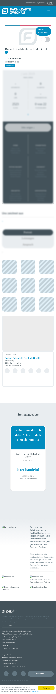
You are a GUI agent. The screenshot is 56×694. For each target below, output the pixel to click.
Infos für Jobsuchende (9, 639)
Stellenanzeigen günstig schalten (12, 637)
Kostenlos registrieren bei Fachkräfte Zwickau (16, 631)
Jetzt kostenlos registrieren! (36, 3)
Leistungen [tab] (28, 238)
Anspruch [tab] (28, 244)
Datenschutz (6, 660)
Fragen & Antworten (8, 655)
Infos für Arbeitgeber (8, 642)
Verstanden (46, 688)
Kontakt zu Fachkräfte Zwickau (12, 657)
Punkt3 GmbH (8, 680)
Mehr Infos (35, 691)
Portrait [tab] (28, 232)
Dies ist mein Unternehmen (43, 31)
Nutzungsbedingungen (9, 663)
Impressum (14, 660)
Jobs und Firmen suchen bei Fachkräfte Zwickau (17, 634)
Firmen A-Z (5, 645)
